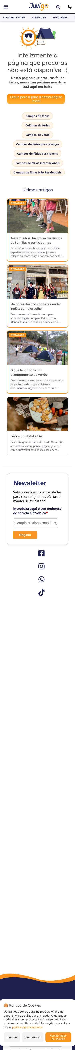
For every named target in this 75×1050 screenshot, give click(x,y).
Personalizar (33, 1037)
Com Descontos (14, 17)
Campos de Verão (37, 135)
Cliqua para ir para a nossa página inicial (36, 99)
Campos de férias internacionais (37, 163)
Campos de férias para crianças (37, 144)
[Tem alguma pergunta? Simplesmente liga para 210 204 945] (70, 7)
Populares (59, 17)
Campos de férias (37, 116)
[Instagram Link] (38, 566)
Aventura (39, 17)
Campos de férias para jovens (37, 153)
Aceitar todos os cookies (58, 1037)
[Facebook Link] (38, 553)
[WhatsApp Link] (38, 579)
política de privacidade (27, 1027)
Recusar (12, 1037)
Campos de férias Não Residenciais (37, 172)
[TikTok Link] (38, 592)
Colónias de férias (37, 125)
